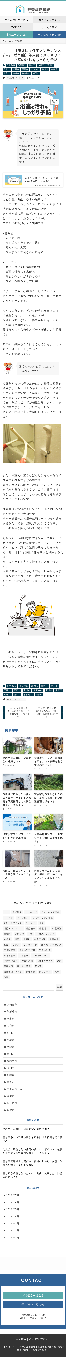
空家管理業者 (11, 961)
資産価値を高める (13, 972)
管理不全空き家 (45, 961)
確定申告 (54, 939)
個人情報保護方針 (39, 1339)
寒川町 (50, 65)
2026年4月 (12, 1216)
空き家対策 (45, 950)
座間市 (16, 69)
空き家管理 (9, 955)
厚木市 (32, 65)
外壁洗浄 (57, 928)
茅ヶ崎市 (26, 73)
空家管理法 (27, 961)
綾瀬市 (16, 73)
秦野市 (7, 73)
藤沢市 (36, 73)
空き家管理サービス (16, 19)
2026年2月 (12, 1230)
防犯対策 (30, 972)
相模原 (54, 69)
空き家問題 (9, 950)
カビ (6, 912)
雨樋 (6, 977)
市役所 (7, 939)
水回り (27, 939)
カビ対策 (17, 912)
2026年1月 (12, 1237)
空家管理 (24, 955)
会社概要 (21, 1339)
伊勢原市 (11, 65)
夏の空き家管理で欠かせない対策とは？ (26, 1128)
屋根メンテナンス (46, 934)
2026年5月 (12, 1209)
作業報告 (22, 65)
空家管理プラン (40, 955)
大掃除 (7, 934)
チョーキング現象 (50, 912)
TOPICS (16, 27)
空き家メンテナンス (51, 945)
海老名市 (35, 69)
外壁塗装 (30, 928)
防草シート (45, 972)
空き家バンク (30, 945)
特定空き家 (40, 939)
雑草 (57, 972)
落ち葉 (38, 966)
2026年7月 (12, 1195)
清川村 (45, 69)
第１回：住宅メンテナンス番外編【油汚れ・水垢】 (41, 180)
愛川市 (25, 69)
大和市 (41, 65)
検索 (59, 987)
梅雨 (17, 939)
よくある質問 (49, 27)
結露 (59, 961)
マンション (22, 917)
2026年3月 (12, 1223)
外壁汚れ (43, 928)
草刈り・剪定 (24, 966)
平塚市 (7, 69)
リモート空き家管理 (42, 917)
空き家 (16, 945)
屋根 (30, 934)
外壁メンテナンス (13, 928)
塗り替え (30, 923)
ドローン (8, 917)
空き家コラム (14, 1089)
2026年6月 (12, 1202)
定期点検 (19, 934)
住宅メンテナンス (49, 19)
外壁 (41, 923)
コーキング (31, 912)
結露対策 (8, 966)
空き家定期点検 (27, 950)
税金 (6, 945)
